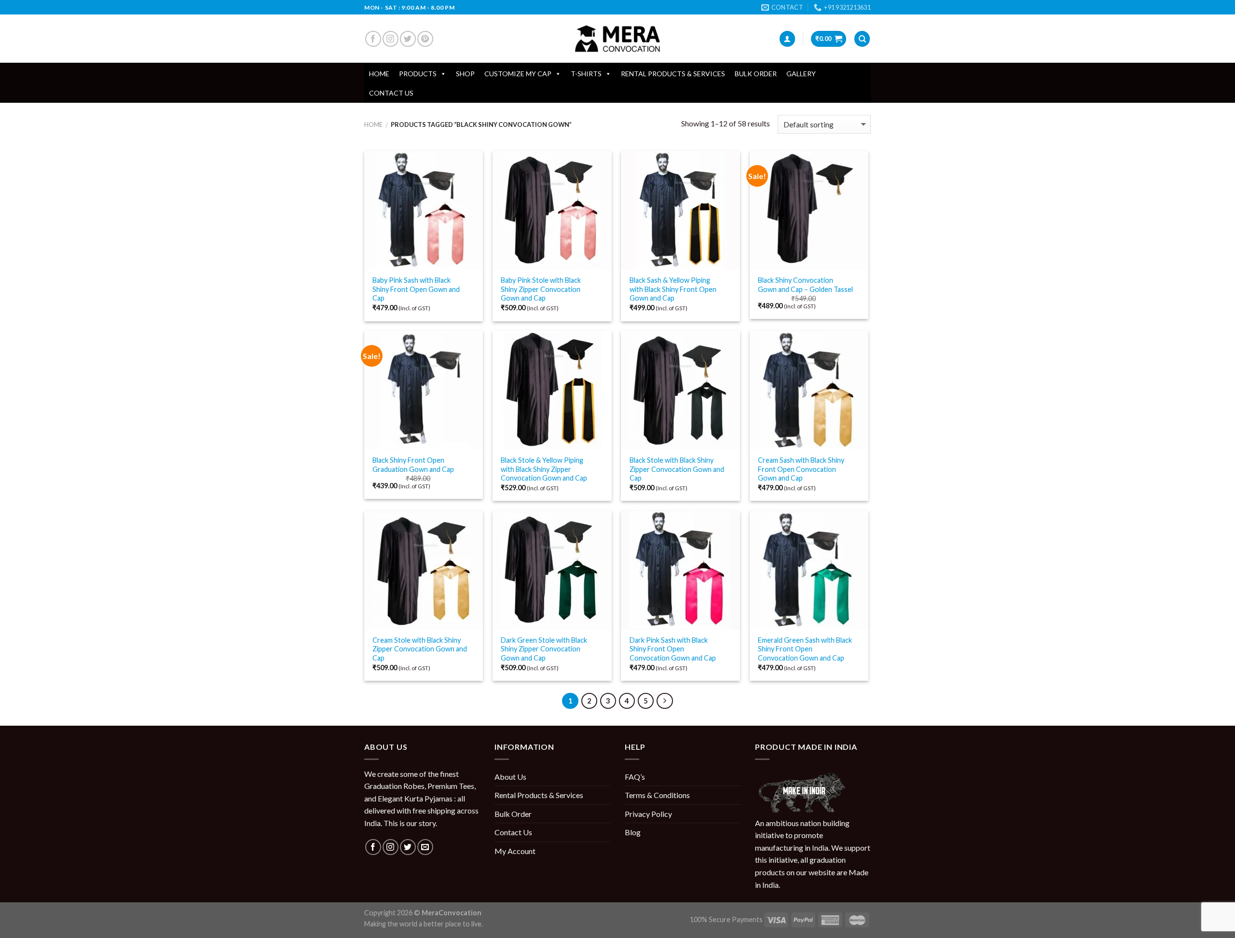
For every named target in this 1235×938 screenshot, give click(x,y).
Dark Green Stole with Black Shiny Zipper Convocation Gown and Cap (544, 649)
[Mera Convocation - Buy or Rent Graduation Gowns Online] (617, 39)
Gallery (801, 73)
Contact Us (391, 93)
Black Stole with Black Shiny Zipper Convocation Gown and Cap (677, 469)
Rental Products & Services (673, 73)
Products (418, 73)
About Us (510, 776)
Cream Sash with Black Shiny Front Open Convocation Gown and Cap (801, 469)
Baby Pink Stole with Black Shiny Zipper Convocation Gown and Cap (541, 289)
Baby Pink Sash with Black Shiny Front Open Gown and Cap (416, 289)
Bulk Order (756, 73)
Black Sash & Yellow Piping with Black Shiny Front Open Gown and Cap (673, 289)
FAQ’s (635, 776)
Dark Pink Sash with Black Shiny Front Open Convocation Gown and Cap (673, 649)
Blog (633, 832)
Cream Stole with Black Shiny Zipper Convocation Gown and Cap (419, 649)
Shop (465, 73)
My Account (514, 850)
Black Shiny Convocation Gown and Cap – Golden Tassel (805, 284)
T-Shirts (586, 73)
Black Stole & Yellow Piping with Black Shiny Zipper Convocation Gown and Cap (544, 469)
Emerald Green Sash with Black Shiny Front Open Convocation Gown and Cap (805, 649)
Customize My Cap (517, 73)
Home (379, 73)
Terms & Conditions (657, 795)
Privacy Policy (648, 813)
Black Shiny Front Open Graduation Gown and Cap (413, 464)
